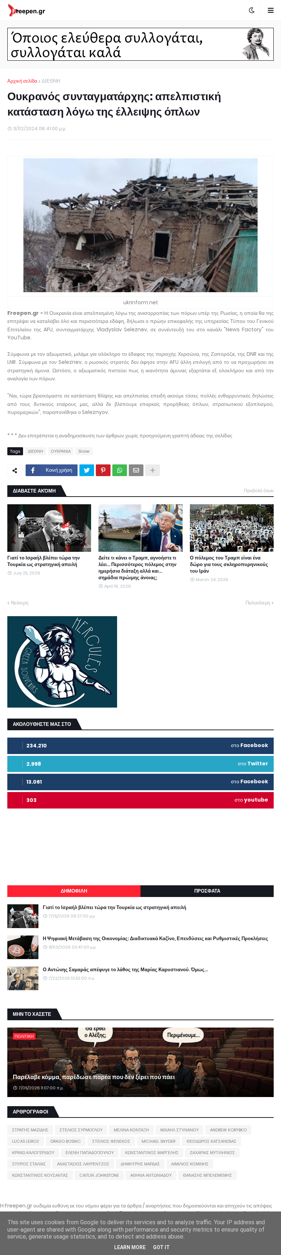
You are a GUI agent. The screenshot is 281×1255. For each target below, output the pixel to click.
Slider (84, 451)
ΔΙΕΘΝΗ (51, 81)
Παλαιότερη (258, 602)
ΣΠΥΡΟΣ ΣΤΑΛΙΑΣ (29, 1164)
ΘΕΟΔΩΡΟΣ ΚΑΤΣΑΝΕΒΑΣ (211, 1141)
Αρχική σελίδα (22, 81)
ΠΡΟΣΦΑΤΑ (207, 890)
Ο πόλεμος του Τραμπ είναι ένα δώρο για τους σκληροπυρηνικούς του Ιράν (229, 564)
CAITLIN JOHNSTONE (99, 1175)
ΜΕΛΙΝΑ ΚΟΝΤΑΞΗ (131, 1130)
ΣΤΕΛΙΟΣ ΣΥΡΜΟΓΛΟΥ (81, 1130)
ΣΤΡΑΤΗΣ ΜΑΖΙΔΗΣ (30, 1130)
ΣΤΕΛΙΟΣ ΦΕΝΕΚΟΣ (111, 1141)
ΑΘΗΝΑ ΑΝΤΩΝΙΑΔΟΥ (151, 1175)
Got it (161, 1247)
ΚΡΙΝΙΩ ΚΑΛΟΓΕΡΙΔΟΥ (33, 1153)
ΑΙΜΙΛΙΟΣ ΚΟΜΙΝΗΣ (190, 1164)
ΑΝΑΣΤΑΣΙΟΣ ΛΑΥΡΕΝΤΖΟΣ (83, 1164)
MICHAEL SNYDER (158, 1141)
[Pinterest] (103, 470)
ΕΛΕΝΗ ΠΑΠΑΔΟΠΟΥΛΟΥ (89, 1153)
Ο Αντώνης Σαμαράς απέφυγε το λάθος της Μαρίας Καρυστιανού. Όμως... (125, 969)
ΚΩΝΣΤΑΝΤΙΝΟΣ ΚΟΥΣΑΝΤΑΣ (40, 1175)
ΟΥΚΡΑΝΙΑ (61, 451)
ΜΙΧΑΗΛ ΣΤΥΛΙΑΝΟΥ (179, 1130)
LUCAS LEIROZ (25, 1141)
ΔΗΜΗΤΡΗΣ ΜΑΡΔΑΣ (140, 1164)
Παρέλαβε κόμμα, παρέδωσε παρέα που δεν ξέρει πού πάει (94, 1077)
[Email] (136, 470)
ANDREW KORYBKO (228, 1130)
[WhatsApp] (119, 470)
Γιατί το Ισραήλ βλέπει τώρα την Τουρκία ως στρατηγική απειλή (43, 561)
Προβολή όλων (259, 490)
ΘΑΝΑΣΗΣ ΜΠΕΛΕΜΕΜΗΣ (207, 1175)
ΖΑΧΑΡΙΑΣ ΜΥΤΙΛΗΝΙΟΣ (212, 1153)
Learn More (130, 1247)
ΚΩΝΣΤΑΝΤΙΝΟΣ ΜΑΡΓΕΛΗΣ (152, 1153)
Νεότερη (19, 602)
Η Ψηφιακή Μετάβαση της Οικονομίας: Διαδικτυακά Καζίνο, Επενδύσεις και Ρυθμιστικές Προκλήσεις (155, 938)
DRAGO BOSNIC (65, 1141)
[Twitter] (86, 470)
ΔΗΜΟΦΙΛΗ (74, 890)
